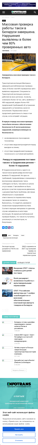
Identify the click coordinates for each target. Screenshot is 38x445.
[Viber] (9, 227)
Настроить (19, 435)
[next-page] (6, 310)
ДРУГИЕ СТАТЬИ (9, 263)
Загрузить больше (18, 370)
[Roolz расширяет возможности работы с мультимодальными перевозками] (7, 280)
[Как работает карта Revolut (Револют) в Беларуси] (7, 363)
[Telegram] (12, 227)
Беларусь (16, 235)
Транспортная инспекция (10, 238)
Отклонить (19, 440)
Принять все (19, 429)
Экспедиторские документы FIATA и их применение (10, 249)
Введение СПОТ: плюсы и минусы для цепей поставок (24, 270)
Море (4, 283)
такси (22, 235)
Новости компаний (5, 273)
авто (9, 235)
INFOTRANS (5, 50)
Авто (12, 17)
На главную (5, 17)
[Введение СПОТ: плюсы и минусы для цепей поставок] (7, 270)
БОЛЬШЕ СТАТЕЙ (24, 263)
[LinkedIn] (6, 227)
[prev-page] (3, 310)
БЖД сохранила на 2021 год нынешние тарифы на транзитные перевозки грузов (29, 251)
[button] (3, 12)
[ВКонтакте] (3, 227)
